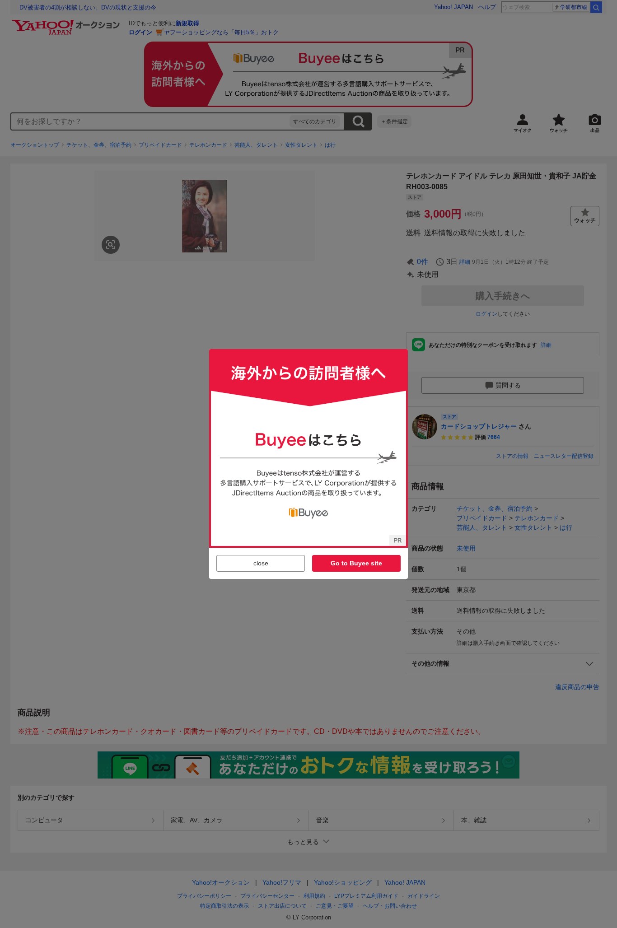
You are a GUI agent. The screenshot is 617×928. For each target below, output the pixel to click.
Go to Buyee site (356, 563)
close (260, 563)
